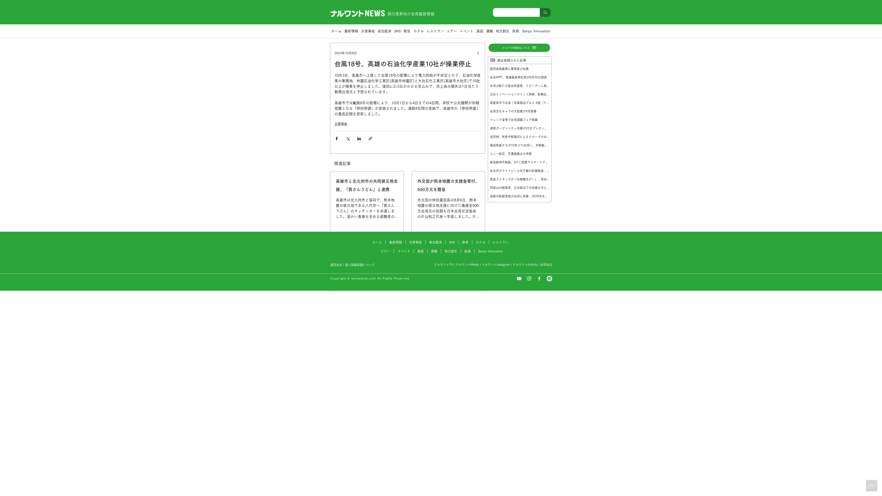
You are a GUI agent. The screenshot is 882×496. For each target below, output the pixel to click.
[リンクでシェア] (370, 138)
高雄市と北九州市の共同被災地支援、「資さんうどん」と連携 (367, 185)
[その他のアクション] (478, 53)
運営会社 (336, 264)
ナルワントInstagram (496, 264)
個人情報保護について (360, 264)
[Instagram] (529, 278)
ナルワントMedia (467, 264)
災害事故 (340, 123)
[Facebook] (539, 278)
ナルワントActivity (525, 264)
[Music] (871, 485)
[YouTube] (519, 278)
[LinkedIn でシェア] (359, 138)
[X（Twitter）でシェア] (348, 138)
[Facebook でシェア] (336, 138)
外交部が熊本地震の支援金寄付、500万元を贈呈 (448, 185)
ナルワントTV (443, 264)
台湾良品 (546, 264)
